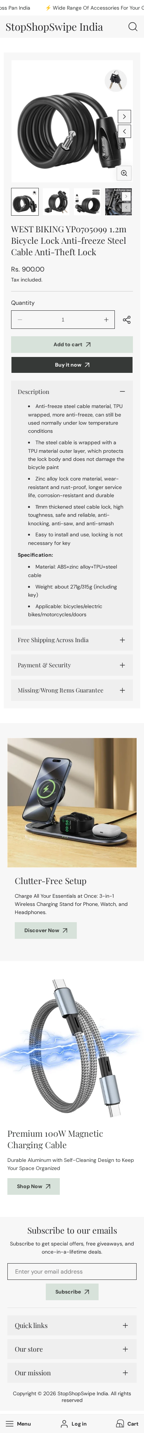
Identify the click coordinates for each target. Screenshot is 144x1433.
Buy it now (68, 364)
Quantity (23, 303)
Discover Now (41, 930)
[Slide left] (124, 131)
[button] (126, 1424)
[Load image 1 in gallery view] (25, 202)
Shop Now (29, 1186)
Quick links (31, 1325)
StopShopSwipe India (83, 1393)
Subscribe (68, 1291)
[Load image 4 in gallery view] (119, 202)
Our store (29, 1349)
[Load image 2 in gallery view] (56, 202)
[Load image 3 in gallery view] (87, 202)
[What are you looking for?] (132, 26)
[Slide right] (124, 116)
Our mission (33, 1372)
